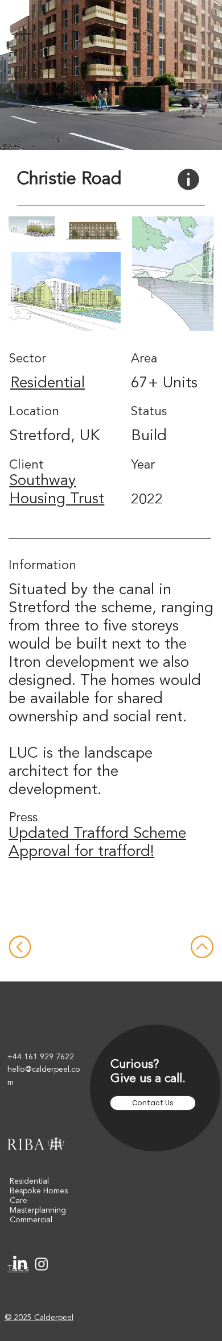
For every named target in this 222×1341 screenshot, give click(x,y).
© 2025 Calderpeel (39, 1318)
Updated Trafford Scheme (97, 834)
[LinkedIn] (19, 1263)
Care (18, 1201)
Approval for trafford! (81, 852)
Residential (47, 383)
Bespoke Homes (39, 1191)
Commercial (31, 1220)
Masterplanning (38, 1210)
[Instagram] (41, 1263)
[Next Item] (193, 274)
